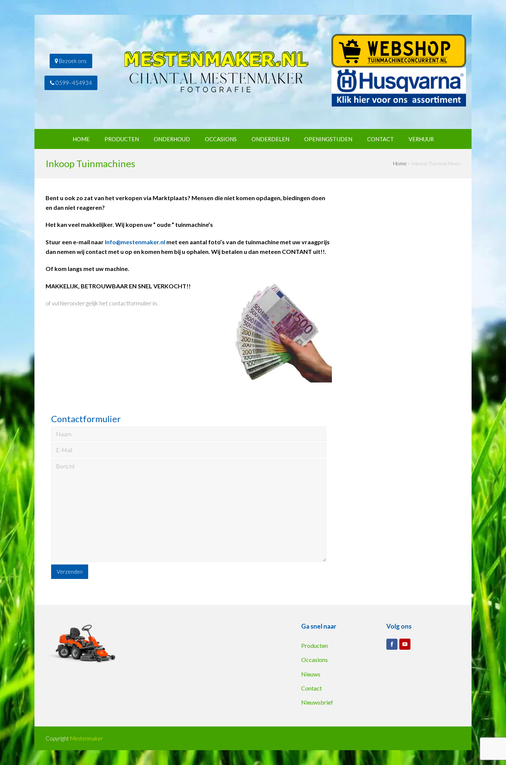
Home (400, 163)
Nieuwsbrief (317, 702)
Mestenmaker (86, 738)
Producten (314, 645)
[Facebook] (391, 644)
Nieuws (310, 674)
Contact (311, 688)
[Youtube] (404, 644)
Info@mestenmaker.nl (135, 241)
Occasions (314, 659)
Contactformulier (86, 418)
